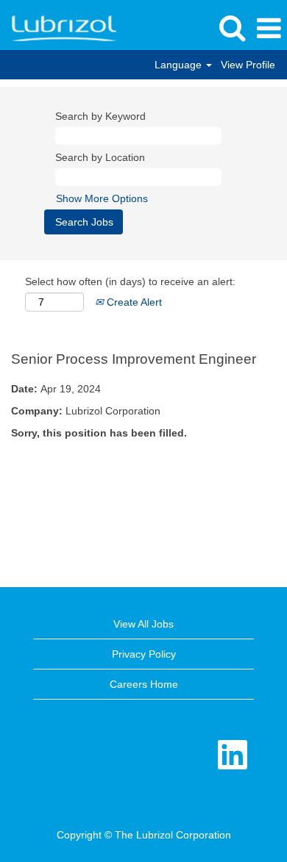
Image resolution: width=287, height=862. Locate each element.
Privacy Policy (144, 654)
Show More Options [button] (102, 198)
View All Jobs (143, 624)
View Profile (248, 65)
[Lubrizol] (58, 28)
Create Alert (133, 302)
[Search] (231, 27)
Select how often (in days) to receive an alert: (130, 281)
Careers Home (144, 684)
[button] (268, 28)
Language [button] (180, 65)
